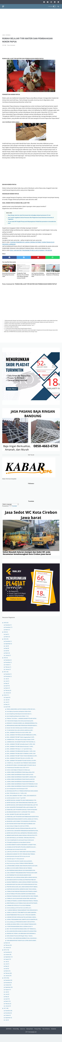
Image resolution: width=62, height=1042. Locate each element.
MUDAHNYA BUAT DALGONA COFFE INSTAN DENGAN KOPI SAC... (22, 884)
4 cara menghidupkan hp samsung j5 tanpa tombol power (20, 840)
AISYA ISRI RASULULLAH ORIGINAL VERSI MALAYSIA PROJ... (21, 837)
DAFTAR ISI (8, 1028)
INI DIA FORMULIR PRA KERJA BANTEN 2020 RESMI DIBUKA (21, 893)
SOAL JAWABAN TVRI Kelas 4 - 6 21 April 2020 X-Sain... (20, 748)
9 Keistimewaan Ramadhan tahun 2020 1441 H (18, 767)
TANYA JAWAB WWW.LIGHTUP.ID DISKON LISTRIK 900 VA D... (21, 709)
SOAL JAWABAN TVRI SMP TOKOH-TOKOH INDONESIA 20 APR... (22, 755)
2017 (6, 1008)
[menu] (3, 6)
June (7, 681)
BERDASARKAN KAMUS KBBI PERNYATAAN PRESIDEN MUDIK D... (22, 725)
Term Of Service (46, 1028)
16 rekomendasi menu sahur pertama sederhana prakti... (20, 730)
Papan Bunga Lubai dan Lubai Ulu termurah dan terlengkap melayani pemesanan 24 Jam (29, 215)
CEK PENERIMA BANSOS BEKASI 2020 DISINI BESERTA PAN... (21, 870)
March (7, 629)
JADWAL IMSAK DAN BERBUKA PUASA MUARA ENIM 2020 (20, 781)
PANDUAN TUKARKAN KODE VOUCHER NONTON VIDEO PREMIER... (23, 896)
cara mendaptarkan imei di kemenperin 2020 (17, 788)
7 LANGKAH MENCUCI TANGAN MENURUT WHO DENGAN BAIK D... (22, 910)
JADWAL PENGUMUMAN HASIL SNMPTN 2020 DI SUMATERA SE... (22, 919)
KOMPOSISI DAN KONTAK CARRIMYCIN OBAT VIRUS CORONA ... (22, 889)
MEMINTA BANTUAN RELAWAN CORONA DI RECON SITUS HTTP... (22, 835)
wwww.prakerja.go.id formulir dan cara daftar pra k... (19, 907)
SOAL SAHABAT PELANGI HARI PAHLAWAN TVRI (18, 814)
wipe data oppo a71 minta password (15, 858)
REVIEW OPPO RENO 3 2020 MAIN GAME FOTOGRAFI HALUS (21, 765)
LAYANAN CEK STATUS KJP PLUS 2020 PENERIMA (19, 905)
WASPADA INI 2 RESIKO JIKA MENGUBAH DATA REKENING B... (21, 933)
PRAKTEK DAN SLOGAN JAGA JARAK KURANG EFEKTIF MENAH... (22, 886)
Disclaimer (53, 1028)
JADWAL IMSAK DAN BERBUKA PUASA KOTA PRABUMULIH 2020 (22, 784)
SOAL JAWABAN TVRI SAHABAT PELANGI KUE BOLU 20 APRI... (22, 760)
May (7, 648)
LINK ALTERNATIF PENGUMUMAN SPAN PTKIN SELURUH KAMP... (22, 872)
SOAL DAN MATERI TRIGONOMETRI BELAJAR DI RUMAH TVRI (21, 807)
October (8, 664)
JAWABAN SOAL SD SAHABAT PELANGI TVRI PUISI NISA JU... (21, 741)
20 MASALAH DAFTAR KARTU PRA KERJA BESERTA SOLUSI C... (22, 847)
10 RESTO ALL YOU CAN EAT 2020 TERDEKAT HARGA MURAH (21, 762)
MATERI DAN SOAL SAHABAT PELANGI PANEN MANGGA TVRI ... (22, 800)
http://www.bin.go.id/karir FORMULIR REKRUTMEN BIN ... (20, 863)
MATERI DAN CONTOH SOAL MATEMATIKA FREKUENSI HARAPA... (22, 833)
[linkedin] (54, 2)
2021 (6, 671)
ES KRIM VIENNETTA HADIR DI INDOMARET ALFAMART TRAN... (22, 844)
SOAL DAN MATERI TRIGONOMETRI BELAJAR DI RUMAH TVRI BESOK (31, 250)
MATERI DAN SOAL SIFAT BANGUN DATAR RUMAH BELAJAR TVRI (22, 805)
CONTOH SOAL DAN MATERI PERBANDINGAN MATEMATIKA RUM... (23, 830)
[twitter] (24, 257)
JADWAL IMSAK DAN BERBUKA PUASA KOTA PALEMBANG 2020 (22, 786)
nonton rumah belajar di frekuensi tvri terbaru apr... (19, 769)
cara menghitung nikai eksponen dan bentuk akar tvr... (19, 713)
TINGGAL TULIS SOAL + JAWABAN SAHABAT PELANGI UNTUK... (22, 718)
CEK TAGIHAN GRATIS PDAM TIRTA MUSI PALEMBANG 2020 (21, 823)
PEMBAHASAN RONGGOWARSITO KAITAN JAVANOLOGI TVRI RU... (23, 819)
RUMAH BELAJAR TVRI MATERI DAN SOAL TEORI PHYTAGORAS (22, 809)
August (7, 697)
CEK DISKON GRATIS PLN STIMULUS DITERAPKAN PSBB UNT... (22, 879)
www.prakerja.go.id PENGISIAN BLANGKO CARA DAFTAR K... (21, 921)
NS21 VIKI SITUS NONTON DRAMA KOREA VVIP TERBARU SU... (22, 928)
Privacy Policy (37, 1028)
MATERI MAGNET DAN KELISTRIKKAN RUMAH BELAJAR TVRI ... (22, 828)
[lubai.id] (58, 2)
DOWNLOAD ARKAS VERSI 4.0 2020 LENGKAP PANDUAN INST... (22, 924)
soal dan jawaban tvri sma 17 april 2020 (16, 798)
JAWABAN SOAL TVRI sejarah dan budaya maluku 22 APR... (21, 739)
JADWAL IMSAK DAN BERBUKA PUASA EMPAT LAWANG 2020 (21, 777)
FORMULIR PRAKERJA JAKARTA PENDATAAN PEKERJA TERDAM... (22, 900)
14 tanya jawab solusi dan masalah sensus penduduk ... (20, 861)
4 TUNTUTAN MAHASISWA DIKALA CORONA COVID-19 (20, 926)
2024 (6, 632)
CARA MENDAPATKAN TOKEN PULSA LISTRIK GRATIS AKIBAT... (22, 940)
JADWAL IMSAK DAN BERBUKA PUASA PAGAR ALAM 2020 (21, 779)
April (7, 634)
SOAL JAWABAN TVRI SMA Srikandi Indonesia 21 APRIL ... (20, 746)
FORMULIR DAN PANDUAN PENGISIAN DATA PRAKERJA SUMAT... (22, 891)
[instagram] (51, 2)
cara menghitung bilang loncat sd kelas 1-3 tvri (18, 716)
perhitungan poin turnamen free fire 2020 (16, 849)
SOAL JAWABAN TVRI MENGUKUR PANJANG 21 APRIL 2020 (21, 751)
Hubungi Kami (29, 1028)
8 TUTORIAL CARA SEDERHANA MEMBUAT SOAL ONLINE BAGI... (22, 938)
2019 (6, 949)
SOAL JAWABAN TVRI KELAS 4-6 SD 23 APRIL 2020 (19, 732)
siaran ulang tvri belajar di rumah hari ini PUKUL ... (18, 826)
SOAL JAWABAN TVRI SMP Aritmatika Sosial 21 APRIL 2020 (21, 744)
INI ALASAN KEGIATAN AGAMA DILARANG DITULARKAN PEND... (22, 931)
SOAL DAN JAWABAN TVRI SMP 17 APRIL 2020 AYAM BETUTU (21, 795)
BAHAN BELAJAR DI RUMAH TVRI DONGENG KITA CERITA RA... (22, 821)
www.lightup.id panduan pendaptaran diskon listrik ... (19, 711)
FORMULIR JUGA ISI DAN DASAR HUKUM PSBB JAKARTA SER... (22, 898)
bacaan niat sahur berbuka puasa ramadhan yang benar (20, 727)
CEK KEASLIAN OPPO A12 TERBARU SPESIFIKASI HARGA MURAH (22, 791)
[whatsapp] (52, 257)
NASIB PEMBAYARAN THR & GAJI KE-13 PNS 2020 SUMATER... (21, 914)
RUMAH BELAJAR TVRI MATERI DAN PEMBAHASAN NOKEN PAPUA (23, 816)
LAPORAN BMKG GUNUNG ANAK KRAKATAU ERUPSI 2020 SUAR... (22, 865)
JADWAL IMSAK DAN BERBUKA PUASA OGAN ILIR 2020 (20, 774)
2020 (6, 695)
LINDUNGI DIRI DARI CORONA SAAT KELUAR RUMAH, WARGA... (22, 917)
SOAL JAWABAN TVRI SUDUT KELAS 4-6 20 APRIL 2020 (20, 758)
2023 (6, 639)
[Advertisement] (31, 21)
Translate (14, 506)
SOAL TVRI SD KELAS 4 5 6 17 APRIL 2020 (17, 793)
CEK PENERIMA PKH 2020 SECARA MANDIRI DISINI (19, 875)
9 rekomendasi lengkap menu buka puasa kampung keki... (20, 720)
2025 (6, 622)
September (8, 643)
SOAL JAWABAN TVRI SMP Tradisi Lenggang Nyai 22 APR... (21, 737)
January (8, 655)
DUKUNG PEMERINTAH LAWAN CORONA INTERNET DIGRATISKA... (22, 882)
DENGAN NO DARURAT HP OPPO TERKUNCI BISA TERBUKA (21, 854)
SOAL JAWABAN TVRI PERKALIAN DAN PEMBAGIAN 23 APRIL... (22, 734)
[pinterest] (38, 257)
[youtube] (47, 2)
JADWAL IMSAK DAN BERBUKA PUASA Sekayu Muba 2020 (20, 772)
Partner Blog (16, 1028)
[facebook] (44, 2)
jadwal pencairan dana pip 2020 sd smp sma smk (18, 856)
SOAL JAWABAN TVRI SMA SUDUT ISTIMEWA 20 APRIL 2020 (21, 753)
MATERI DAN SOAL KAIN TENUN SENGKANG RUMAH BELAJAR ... (22, 802)
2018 (6, 978)
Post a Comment (11, 45)
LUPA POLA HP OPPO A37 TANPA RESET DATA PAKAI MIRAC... (21, 851)
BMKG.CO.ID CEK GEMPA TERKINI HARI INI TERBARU (19, 868)
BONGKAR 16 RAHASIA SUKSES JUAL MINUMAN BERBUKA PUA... (22, 723)
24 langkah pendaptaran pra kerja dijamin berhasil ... (19, 842)
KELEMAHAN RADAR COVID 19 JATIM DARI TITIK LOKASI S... (21, 812)
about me (22, 1028)
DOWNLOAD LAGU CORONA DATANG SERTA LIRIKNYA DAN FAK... (22, 877)
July (7, 646)
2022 (6, 657)
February (8, 667)
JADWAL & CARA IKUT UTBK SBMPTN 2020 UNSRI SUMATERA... (22, 912)
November (8, 627)
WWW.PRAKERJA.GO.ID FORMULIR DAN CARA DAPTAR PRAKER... (22, 903)
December (8, 625)
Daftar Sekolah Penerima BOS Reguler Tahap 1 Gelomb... (20, 935)
